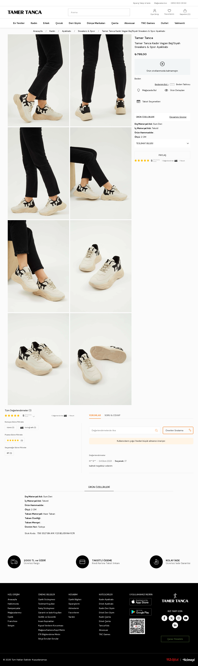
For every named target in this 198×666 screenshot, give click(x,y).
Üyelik (10, 617)
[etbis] (137, 626)
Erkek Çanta (105, 621)
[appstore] (140, 601)
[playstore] (140, 611)
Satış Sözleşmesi (46, 608)
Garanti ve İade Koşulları (50, 612)
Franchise (12, 621)
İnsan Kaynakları (46, 621)
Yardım (72, 617)
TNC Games (104, 634)
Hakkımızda (13, 604)
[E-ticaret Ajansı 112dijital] (172, 659)
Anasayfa (12, 599)
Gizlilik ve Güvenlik (47, 617)
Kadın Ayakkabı (106, 599)
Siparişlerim (74, 604)
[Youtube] (186, 618)
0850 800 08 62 (178, 3)
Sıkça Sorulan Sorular (48, 638)
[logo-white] (175, 597)
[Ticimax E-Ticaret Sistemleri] (189, 660)
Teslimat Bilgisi (144, 143)
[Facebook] (164, 618)
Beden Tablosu (183, 84)
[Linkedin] (175, 625)
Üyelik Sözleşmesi (46, 599)
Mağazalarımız (160, 3)
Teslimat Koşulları (46, 604)
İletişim (11, 625)
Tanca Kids (104, 625)
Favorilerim (74, 612)
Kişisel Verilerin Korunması (50, 625)
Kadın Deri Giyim (106, 608)
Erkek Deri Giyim (106, 612)
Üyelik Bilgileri (75, 599)
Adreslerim (74, 608)
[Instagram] (179, 618)
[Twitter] (171, 618)
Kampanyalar (14, 608)
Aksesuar (103, 630)
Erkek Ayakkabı (106, 604)
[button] (148, 90)
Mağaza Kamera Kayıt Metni (51, 630)
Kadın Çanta (105, 617)
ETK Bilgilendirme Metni (49, 634)
